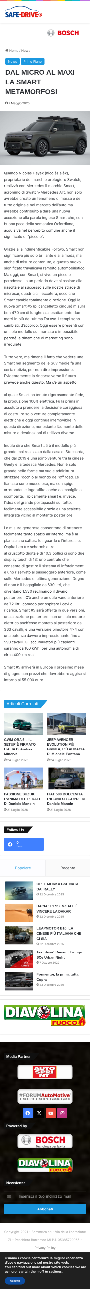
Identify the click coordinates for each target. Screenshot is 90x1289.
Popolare (23, 868)
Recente (67, 868)
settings (55, 1271)
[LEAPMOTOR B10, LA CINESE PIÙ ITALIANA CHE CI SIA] (19, 935)
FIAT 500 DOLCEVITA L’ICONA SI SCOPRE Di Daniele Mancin (66, 799)
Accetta (15, 1281)
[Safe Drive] (24, 11)
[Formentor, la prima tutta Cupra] (19, 981)
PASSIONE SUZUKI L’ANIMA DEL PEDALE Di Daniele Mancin (22, 799)
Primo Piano (33, 61)
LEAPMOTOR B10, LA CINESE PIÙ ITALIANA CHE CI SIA (58, 933)
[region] (45, 33)
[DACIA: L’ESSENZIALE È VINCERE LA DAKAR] (19, 913)
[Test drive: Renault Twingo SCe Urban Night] (19, 959)
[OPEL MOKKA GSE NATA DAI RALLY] (19, 890)
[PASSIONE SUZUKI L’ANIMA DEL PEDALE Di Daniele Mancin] (23, 778)
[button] (45, 33)
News (25, 50)
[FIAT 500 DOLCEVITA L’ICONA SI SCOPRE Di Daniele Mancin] (66, 778)
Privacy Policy (45, 1248)
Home (13, 50)
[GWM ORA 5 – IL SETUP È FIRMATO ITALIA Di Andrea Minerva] (23, 724)
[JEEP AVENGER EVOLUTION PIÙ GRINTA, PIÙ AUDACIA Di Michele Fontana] (66, 724)
